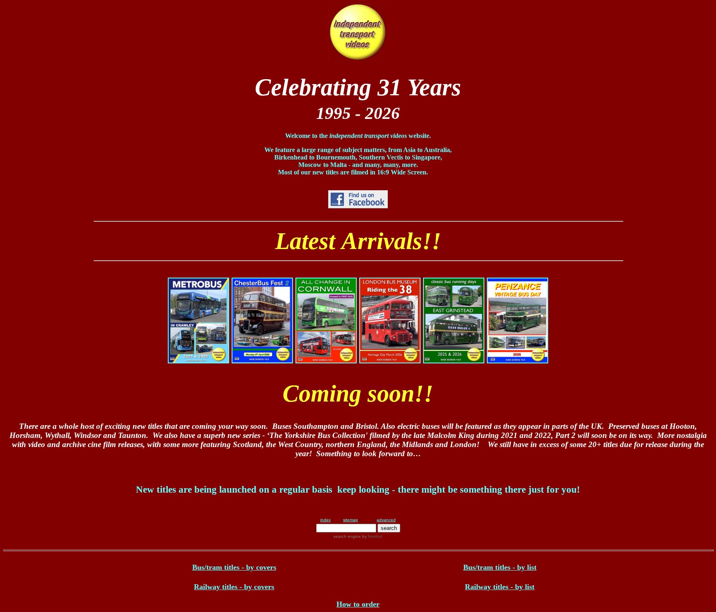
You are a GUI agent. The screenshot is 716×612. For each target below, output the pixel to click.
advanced (386, 520)
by (371, 536)
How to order (358, 604)
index (325, 520)
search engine (347, 536)
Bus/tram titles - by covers (234, 567)
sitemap (350, 520)
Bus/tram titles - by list (500, 567)
